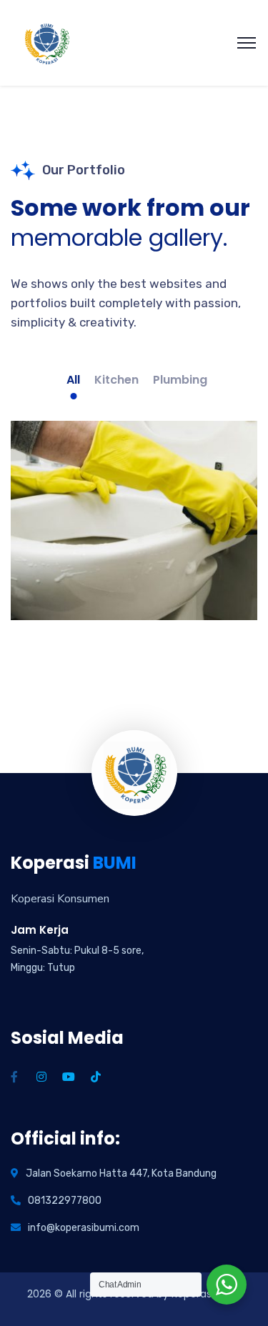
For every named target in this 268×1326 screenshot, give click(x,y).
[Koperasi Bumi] (46, 42)
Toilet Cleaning (134, 567)
